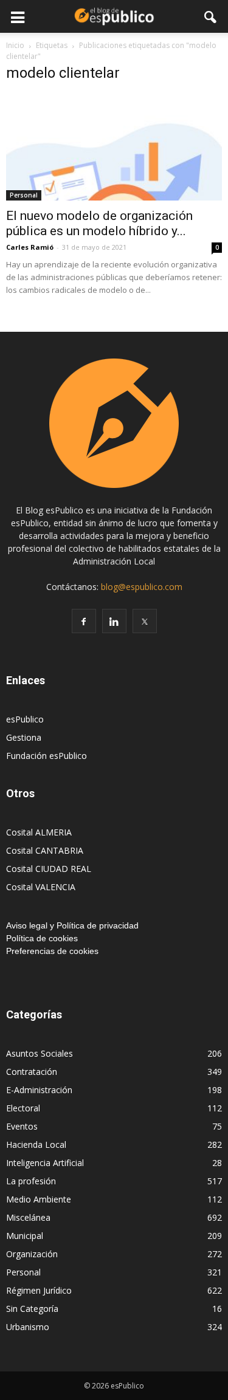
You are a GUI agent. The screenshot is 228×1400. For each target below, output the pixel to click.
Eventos (22, 1126)
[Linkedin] (114, 621)
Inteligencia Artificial (45, 1162)
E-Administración (39, 1090)
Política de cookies (42, 938)
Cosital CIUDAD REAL (48, 868)
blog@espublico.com (141, 586)
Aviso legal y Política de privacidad (72, 925)
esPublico (25, 719)
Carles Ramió (30, 247)
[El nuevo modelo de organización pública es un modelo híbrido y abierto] (114, 147)
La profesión (31, 1181)
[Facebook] (84, 621)
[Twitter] (145, 621)
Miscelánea (28, 1217)
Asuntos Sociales (39, 1053)
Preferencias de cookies (52, 951)
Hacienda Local (36, 1144)
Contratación (31, 1071)
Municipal (24, 1235)
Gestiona (23, 737)
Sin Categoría (32, 1308)
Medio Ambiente (38, 1199)
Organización (32, 1254)
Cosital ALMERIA (39, 832)
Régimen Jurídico (39, 1290)
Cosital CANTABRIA (44, 850)
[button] (211, 16)
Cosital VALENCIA (40, 887)
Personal (24, 195)
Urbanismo (27, 1327)
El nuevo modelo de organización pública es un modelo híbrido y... (99, 223)
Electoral (23, 1108)
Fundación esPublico (46, 755)
